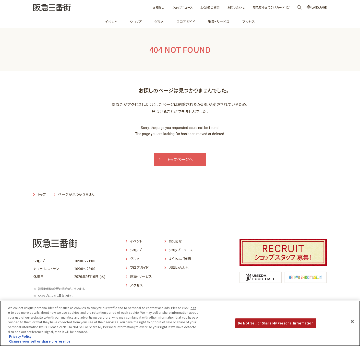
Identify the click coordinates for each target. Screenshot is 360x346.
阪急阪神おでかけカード (269, 7)
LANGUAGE (319, 7)
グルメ (159, 21)
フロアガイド (186, 21)
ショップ (136, 21)
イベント (111, 21)
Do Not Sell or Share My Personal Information (275, 323)
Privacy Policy (20, 336)
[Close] (352, 321)
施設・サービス (218, 21)
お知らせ (158, 7)
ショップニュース (182, 7)
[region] (180, 323)
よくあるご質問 (210, 7)
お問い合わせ (236, 7)
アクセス (248, 21)
